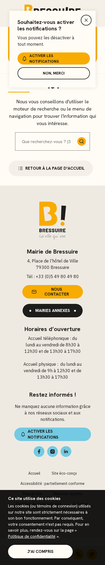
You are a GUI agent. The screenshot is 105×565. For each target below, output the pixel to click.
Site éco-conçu (64, 473)
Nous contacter (56, 292)
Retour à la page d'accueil (55, 168)
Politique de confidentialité (31, 536)
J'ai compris (40, 551)
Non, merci (54, 73)
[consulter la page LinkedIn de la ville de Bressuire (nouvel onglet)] (66, 451)
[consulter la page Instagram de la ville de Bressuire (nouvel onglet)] (52, 451)
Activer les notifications (44, 58)
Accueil (34, 473)
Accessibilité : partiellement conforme (52, 483)
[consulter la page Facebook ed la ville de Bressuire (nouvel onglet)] (39, 451)
